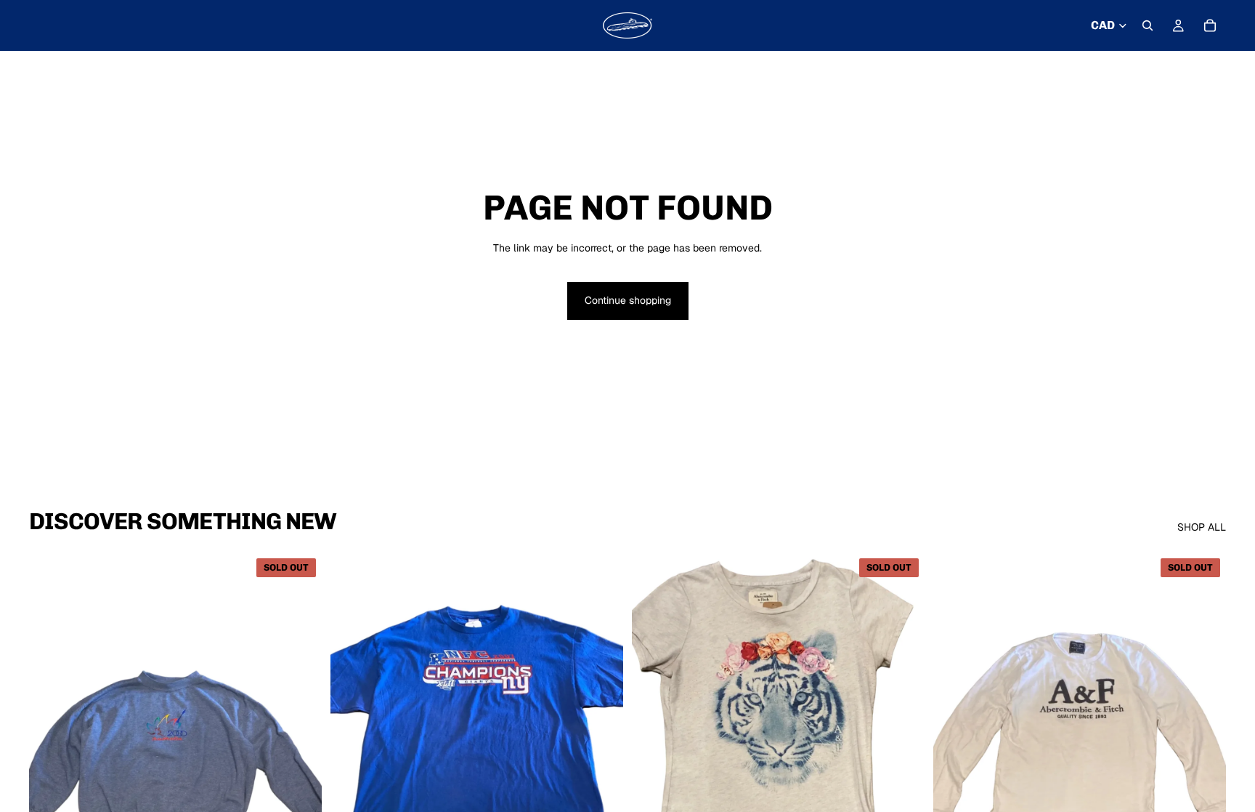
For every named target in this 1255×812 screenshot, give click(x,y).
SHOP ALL (1201, 527)
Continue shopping (628, 300)
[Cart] (1210, 25)
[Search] (1147, 25)
